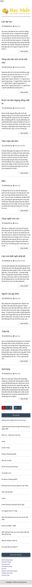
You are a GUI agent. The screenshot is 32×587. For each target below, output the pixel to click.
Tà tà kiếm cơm (6, 473)
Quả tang (6, 369)
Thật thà (5, 331)
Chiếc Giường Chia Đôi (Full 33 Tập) (13, 504)
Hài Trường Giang (7, 560)
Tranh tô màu (6, 575)
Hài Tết (4, 568)
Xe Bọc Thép (6, 447)
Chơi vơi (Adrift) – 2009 (9, 525)
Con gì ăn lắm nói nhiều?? (10, 547)
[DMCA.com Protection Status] (4, 586)
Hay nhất (16, 11)
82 (16, 407)
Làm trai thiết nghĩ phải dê (13, 256)
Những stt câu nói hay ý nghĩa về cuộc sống (15, 485)
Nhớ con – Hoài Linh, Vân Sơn (11, 435)
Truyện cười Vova (7, 573)
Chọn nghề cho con (10, 218)
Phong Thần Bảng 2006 (9, 454)
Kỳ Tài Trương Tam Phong (10, 466)
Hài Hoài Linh (6, 564)
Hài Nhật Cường (7, 566)
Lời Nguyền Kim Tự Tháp (9, 511)
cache (3, 441)
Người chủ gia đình (10, 294)
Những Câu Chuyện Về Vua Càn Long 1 (14, 420)
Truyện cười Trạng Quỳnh (9, 571)
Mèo (4, 181)
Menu (2, 1)
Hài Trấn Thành (6, 562)
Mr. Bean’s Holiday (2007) (9, 479)
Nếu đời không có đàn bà (9, 540)
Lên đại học (7, 22)
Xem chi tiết (24, 51)
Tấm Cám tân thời (10, 141)
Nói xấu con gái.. (7, 460)
